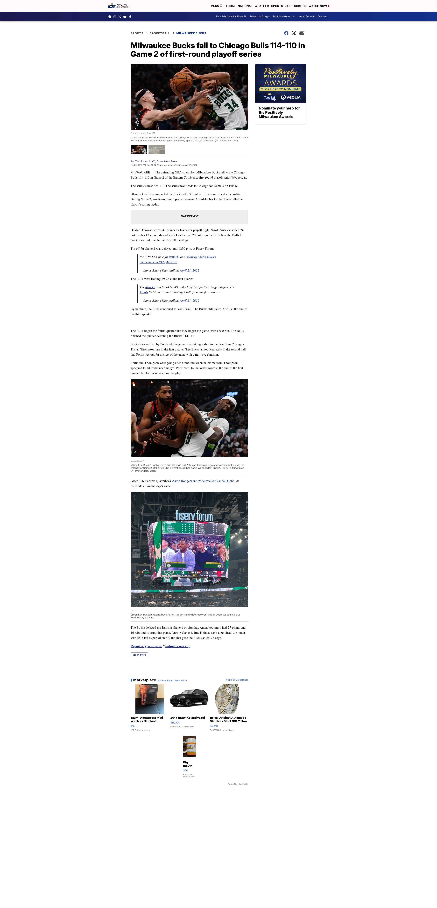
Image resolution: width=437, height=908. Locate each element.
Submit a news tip (177, 646)
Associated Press (167, 161)
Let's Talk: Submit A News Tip (231, 16)
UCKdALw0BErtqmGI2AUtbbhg (125, 16)
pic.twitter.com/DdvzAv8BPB (158, 262)
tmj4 (110, 16)
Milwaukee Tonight (260, 16)
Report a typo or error (146, 646)
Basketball (160, 33)
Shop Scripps (295, 6)
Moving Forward (306, 16)
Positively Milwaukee (283, 16)
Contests (322, 16)
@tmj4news (131, 16)
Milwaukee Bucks (191, 33)
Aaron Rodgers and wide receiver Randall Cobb (203, 481)
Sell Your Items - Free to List (172, 680)
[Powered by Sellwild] (243, 784)
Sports (277, 6)
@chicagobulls (196, 257)
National (245, 6)
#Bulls (144, 292)
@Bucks (174, 257)
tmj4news (116, 16)
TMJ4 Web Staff (145, 161)
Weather (262, 6)
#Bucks (211, 257)
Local (230, 6)
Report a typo (139, 655)
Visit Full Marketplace (237, 680)
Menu (215, 5)
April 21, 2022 (189, 270)
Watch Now (318, 6)
